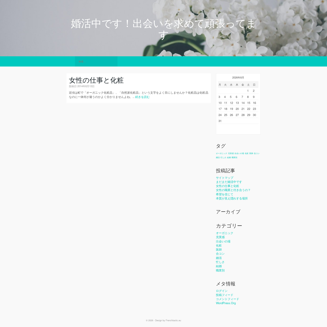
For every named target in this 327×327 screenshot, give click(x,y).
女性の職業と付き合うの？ (233, 190)
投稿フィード (224, 295)
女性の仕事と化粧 (96, 79)
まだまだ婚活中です (229, 181)
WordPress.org (226, 303)
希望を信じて (224, 194)
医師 (251, 153)
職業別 (234, 157)
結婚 (229, 157)
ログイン (222, 290)
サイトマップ (224, 177)
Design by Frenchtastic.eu (168, 320)
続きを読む (142, 97)
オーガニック (221, 153)
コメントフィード (227, 299)
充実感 (231, 153)
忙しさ (223, 157)
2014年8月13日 (86, 86)
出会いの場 (239, 153)
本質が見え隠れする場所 (232, 198)
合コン (257, 153)
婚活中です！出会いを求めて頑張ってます (163, 28)
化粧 (246, 153)
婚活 (218, 157)
